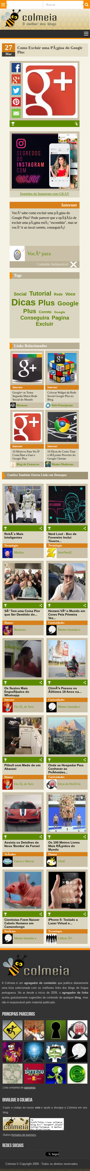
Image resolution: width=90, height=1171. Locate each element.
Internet (9, 699)
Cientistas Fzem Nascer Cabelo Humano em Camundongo (21, 923)
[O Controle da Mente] (34, 1061)
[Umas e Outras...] (12, 1082)
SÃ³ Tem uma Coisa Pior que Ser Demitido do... (22, 612)
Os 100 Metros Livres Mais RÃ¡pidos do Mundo (64, 846)
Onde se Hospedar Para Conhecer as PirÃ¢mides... (65, 768)
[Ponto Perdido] (56, 1039)
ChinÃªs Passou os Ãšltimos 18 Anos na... (64, 689)
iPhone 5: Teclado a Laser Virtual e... (63, 921)
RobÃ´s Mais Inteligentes (13, 535)
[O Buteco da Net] (34, 1082)
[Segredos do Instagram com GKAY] (44, 187)
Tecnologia (11, 545)
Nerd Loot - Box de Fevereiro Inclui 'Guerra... (62, 537)
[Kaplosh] (34, 1039)
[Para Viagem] (12, 1039)
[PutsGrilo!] (56, 1082)
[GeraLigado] (56, 1061)
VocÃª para (39, 253)
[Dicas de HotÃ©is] (77, 1039)
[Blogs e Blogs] (77, 1082)
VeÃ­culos (10, 854)
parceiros (29, 1087)
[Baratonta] (12, 1061)
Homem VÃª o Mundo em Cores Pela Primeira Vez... (66, 614)
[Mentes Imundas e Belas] (77, 1061)
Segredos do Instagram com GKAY (44, 194)
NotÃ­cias (10, 931)
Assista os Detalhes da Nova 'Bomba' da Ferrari (22, 844)
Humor (8, 622)
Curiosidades (56, 622)
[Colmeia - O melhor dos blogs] (11, 27)
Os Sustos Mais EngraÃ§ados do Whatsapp (16, 691)
